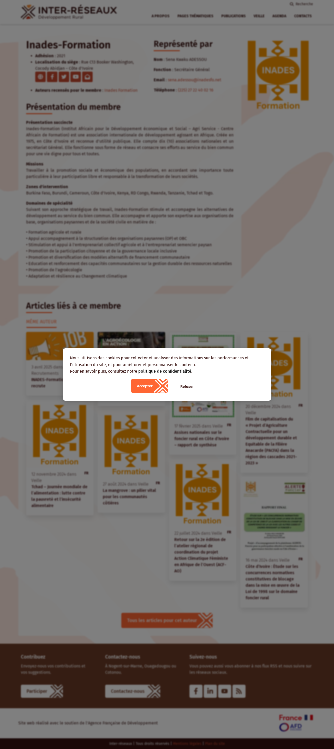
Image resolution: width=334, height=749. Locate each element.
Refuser (187, 386)
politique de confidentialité (164, 371)
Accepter (145, 385)
